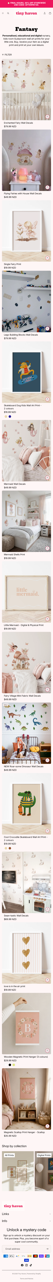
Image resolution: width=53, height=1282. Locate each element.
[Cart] (50, 13)
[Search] (8, 13)
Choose (49, 258)
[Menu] (3, 13)
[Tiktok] (30, 1265)
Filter (8, 54)
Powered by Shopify (34, 1274)
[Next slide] (48, 1171)
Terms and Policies (26, 1279)
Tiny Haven (22, 1274)
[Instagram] (26, 1265)
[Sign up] (47, 1248)
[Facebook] (22, 1265)
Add (49, 116)
